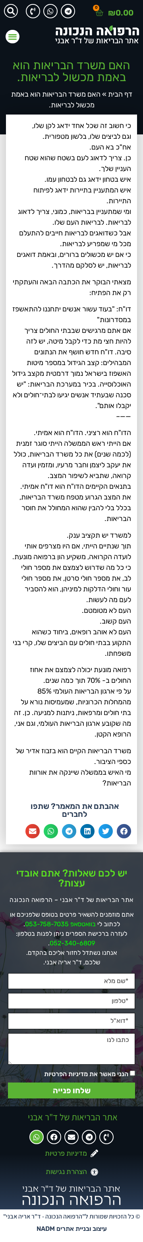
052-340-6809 (72, 943)
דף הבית (120, 94)
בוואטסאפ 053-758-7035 (60, 924)
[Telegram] (68, 11)
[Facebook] (54, 1137)
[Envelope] (71, 1137)
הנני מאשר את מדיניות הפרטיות (86, 1074)
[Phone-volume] (33, 11)
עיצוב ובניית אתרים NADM (72, 1228)
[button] (11, 11)
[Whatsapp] (50, 11)
